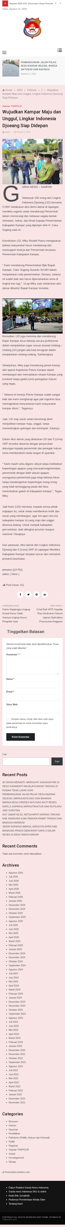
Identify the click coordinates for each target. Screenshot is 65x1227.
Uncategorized (16, 1157)
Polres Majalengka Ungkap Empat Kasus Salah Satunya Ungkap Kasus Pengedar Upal (16, 615)
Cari (4, 754)
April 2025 (14, 937)
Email (10, 691)
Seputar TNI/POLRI (12, 106)
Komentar (12, 654)
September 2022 (17, 1062)
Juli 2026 (13, 876)
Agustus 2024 (16, 969)
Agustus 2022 (16, 1066)
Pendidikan (14, 1133)
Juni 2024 (14, 977)
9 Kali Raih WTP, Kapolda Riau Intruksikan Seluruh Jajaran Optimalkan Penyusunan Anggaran (49, 615)
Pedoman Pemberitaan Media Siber (27, 1199)
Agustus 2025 (16, 921)
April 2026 (14, 888)
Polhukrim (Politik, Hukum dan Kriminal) (29, 1137)
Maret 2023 (14, 1038)
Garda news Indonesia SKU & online (27, 1191)
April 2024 (14, 985)
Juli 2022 (13, 1070)
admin (7, 132)
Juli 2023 (13, 1021)
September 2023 (17, 1013)
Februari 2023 (16, 1042)
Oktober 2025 (16, 913)
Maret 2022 (14, 1086)
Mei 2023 (13, 1030)
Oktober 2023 (16, 1009)
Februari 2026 (16, 897)
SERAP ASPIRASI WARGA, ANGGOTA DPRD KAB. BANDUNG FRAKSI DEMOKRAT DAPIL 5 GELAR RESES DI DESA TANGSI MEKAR (29, 830)
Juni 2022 (14, 1074)
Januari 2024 (15, 997)
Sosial (12, 1153)
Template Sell (9, 1220)
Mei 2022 (13, 1078)
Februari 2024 (16, 993)
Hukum (12, 1125)
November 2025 (17, 909)
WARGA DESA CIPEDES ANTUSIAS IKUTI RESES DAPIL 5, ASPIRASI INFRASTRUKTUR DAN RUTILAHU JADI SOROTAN (32, 806)
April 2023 (14, 1034)
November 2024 (17, 957)
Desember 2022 (17, 1050)
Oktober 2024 (16, 961)
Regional (13, 1145)
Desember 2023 (17, 1001)
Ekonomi (13, 1121)
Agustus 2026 (16, 872)
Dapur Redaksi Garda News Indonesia (28, 1187)
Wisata (12, 1161)
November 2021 (17, 1102)
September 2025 (17, 917)
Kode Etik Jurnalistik (19, 1195)
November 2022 (17, 1054)
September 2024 (17, 965)
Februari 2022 (16, 1090)
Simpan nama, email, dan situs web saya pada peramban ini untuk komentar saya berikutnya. (29, 723)
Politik (12, 1141)
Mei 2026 (13, 884)
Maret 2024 (14, 989)
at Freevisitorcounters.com (16, 1172)
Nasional (13, 1129)
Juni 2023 (14, 1026)
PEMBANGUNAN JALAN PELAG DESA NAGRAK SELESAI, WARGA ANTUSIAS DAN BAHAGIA (39, 66)
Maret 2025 (14, 941)
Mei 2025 (13, 933)
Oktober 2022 (16, 1058)
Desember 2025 (17, 905)
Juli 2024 (13, 973)
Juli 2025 (13, 925)
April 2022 (14, 1082)
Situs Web (12, 704)
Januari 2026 (15, 900)
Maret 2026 (14, 892)
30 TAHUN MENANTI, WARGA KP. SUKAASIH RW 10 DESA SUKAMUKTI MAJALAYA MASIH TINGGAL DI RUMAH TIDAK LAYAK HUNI (30, 786)
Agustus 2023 (16, 1018)
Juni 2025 (14, 929)
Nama (10, 679)
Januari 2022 (15, 1094)
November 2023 (17, 1005)
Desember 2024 (17, 953)
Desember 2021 (17, 1098)
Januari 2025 (15, 949)
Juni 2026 (14, 880)
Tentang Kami (16, 1203)
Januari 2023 (15, 1046)
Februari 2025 (16, 945)
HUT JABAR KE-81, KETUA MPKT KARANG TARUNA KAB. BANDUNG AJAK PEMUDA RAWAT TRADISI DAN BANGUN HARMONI (32, 818)
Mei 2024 (13, 981)
